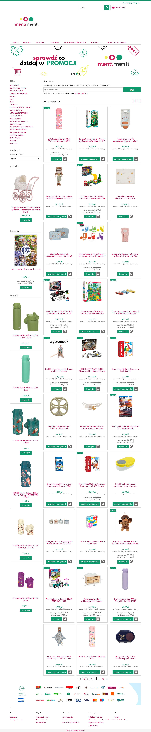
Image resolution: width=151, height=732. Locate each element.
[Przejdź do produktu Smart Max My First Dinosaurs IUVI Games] (125, 352)
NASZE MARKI (15, 138)
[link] (75, 61)
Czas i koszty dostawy (69, 720)
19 (103, 679)
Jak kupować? (93, 725)
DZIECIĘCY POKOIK (17, 124)
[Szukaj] (106, 7)
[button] (65, 159)
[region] (75, 61)
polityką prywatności (81, 93)
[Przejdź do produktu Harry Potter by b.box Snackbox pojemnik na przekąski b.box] (125, 639)
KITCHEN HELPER (16, 91)
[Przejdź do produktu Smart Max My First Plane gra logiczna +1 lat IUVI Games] (92, 467)
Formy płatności (67, 717)
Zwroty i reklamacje (16, 720)
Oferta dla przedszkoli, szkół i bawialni (101, 720)
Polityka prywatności (95, 717)
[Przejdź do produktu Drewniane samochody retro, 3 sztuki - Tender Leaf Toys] (125, 294)
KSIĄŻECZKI (14, 85)
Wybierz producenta (16, 154)
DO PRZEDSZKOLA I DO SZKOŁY (21, 127)
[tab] (71, 74)
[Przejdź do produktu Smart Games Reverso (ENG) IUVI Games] (92, 524)
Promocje (13, 143)
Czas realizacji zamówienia (70, 722)
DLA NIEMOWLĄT (16, 110)
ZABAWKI (13, 105)
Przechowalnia (41, 722)
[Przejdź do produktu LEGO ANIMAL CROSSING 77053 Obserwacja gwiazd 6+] (92, 179)
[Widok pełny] (138, 101)
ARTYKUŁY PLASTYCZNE (18, 113)
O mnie (117, 717)
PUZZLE (13, 96)
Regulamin (13, 717)
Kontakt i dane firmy (121, 720)
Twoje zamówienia (42, 717)
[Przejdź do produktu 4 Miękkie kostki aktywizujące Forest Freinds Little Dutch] (59, 524)
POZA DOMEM (15, 118)
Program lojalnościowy (96, 722)
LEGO (12, 102)
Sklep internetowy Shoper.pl (75, 730)
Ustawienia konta (42, 720)
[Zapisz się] (132, 89)
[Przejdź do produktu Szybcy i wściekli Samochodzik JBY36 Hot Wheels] (125, 409)
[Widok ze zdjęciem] (134, 101)
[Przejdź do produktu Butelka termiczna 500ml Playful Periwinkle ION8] (125, 582)
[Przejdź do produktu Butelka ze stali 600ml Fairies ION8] (92, 639)
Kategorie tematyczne (18, 132)
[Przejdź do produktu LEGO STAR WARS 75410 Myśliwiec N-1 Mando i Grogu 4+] (92, 352)
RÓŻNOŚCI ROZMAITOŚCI (19, 121)
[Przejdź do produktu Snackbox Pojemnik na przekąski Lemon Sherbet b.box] (125, 467)
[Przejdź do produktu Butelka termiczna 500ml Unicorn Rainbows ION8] (59, 122)
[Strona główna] (26, 21)
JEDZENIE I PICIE (16, 116)
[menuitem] (15, 42)
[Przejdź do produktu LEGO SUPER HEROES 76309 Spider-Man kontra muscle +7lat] (59, 294)
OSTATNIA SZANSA (16, 135)
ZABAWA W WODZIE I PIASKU (20, 107)
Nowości (13, 141)
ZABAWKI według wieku (18, 93)
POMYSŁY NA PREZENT (18, 88)
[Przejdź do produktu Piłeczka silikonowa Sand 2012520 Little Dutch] (59, 409)
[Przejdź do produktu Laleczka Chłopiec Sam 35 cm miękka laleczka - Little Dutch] (59, 179)
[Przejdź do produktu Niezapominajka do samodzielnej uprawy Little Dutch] (125, 122)
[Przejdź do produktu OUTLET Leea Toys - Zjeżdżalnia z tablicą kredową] (59, 352)
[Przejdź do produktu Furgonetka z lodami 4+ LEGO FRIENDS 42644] (59, 582)
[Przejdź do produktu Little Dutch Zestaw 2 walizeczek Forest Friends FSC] (59, 237)
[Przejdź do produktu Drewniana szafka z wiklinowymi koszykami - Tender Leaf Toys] (92, 582)
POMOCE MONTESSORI (18, 129)
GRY (11, 99)
